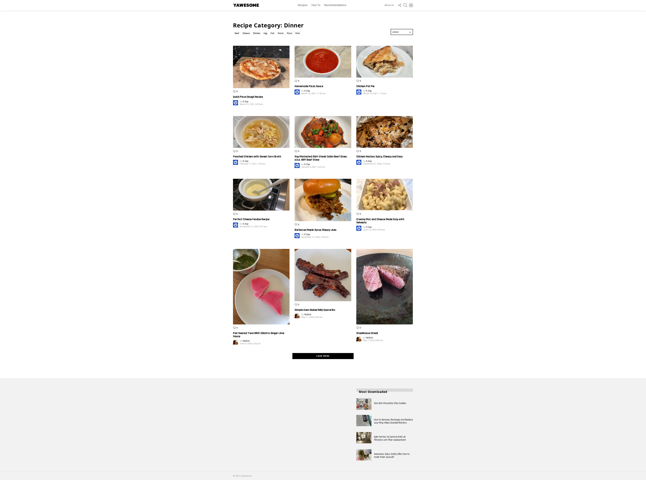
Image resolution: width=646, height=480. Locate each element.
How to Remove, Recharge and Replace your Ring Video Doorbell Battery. (393, 421)
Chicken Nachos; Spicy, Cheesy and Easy (379, 156)
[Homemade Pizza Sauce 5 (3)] (323, 62)
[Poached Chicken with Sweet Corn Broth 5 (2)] (261, 132)
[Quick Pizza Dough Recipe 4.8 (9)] (261, 67)
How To (315, 5)
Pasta (280, 33)
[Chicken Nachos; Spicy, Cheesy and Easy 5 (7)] (384, 132)
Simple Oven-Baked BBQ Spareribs (315, 310)
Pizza (289, 33)
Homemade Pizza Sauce (309, 86)
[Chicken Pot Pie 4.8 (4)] (384, 62)
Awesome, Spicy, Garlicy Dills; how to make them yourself (391, 455)
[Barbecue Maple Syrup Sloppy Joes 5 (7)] (323, 200)
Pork (297, 33)
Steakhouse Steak (367, 333)
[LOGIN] (411, 5)
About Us (389, 5)
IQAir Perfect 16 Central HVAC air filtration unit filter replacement (390, 438)
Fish (272, 33)
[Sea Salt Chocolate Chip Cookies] (363, 404)
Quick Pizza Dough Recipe (248, 97)
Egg (265, 33)
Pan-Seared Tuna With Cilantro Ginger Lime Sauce (258, 334)
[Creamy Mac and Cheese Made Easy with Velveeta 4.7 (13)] (384, 195)
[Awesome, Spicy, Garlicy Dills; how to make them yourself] (363, 455)
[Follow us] (400, 5)
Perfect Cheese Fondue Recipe (251, 219)
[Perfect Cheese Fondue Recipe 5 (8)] (261, 195)
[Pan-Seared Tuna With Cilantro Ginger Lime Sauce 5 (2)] (261, 286)
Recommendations (335, 5)
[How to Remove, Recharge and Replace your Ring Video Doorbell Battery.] (363, 420)
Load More (323, 356)
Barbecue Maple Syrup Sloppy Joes (315, 230)
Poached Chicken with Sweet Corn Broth (257, 156)
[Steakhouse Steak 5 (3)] (384, 286)
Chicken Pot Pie (365, 86)
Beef (237, 33)
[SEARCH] (405, 5)
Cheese (246, 33)
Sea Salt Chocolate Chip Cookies (390, 403)
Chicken (256, 33)
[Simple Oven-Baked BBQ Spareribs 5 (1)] (323, 275)
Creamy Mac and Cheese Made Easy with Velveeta (380, 220)
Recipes (303, 5)
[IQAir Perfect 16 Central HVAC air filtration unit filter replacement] (363, 438)
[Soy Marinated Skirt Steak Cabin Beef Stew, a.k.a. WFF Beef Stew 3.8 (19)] (323, 132)
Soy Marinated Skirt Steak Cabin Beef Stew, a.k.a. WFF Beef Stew (321, 158)
